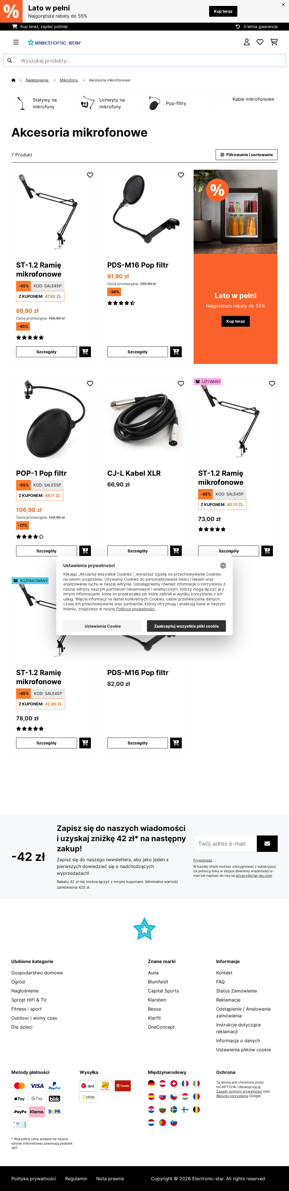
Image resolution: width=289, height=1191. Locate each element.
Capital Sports (163, 991)
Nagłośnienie (38, 80)
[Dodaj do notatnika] (90, 175)
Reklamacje (228, 1000)
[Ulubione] (260, 42)
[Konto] (247, 42)
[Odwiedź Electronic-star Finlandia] (185, 1109)
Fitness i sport (26, 1009)
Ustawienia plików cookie (243, 1049)
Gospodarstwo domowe (37, 972)
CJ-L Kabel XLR (134, 473)
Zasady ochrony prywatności (239, 1091)
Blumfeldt (158, 982)
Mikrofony (69, 80)
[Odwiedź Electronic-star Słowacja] (162, 1096)
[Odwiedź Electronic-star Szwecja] (173, 1109)
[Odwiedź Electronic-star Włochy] (196, 1083)
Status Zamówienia (236, 991)
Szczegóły (46, 351)
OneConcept (161, 1027)
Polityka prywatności (33, 1178)
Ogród (18, 982)
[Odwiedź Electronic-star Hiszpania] (151, 1096)
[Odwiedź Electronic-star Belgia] (196, 1109)
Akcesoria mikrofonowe (110, 80)
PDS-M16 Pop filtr (137, 265)
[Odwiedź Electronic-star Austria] (162, 1083)
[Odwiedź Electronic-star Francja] (185, 1083)
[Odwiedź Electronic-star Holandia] (151, 1122)
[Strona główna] (18, 80)
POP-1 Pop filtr (41, 473)
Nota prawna (110, 1178)
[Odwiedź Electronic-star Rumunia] (196, 1096)
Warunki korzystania (232, 1096)
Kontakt (224, 972)
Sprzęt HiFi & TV (29, 1000)
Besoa (154, 1009)
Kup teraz (223, 11)
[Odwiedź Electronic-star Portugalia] (162, 1122)
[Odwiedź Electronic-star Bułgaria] (162, 1109)
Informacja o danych (238, 1040)
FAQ (220, 982)
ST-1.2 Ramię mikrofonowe (39, 269)
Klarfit (154, 1018)
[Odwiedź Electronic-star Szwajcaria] (173, 1083)
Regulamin (76, 1178)
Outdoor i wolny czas (34, 1018)
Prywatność (202, 860)
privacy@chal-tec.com (254, 876)
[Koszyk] (274, 42)
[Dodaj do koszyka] (85, 351)
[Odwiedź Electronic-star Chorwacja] (151, 1109)
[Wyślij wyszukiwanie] (9, 60)
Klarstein (157, 1000)
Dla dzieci (21, 1027)
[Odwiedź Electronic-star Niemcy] (151, 1083)
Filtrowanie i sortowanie (249, 154)
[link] (53, 212)
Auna (153, 972)
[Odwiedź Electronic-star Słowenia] (173, 1122)
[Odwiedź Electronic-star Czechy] (173, 1096)
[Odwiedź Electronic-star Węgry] (185, 1096)
